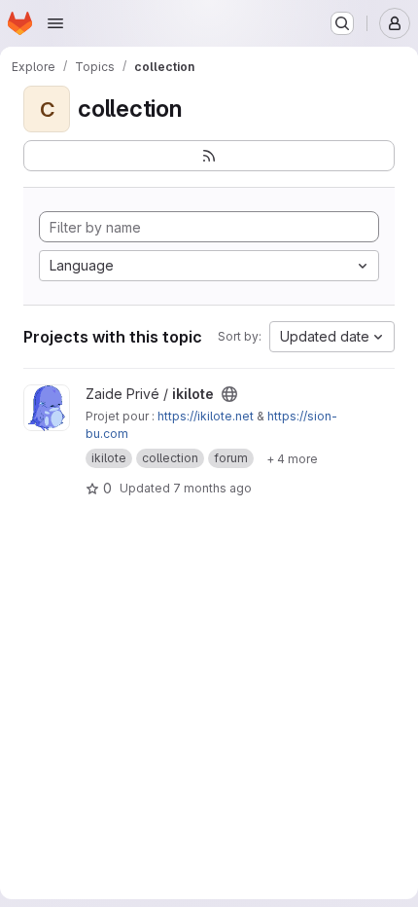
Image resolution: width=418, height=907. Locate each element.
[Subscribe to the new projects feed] (209, 155)
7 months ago (212, 488)
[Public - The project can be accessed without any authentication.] (229, 394)
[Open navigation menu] (55, 23)
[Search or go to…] (342, 23)
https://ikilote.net (205, 416)
